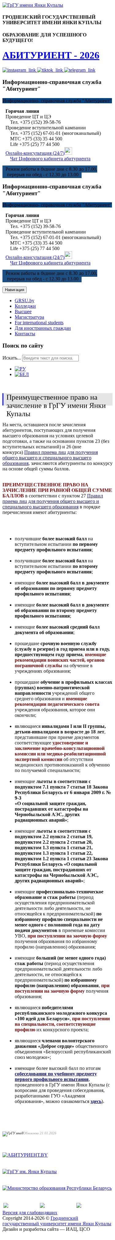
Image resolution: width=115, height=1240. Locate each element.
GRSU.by (24, 300)
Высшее (23, 311)
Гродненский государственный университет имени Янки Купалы (56, 1220)
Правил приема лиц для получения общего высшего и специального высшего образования (50, 458)
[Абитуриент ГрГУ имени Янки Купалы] (32, 5)
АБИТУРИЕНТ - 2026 (50, 55)
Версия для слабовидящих (29, 1212)
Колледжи (25, 306)
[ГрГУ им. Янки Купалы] (29, 1171)
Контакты (25, 333)
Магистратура (29, 317)
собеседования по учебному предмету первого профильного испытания (56, 1076)
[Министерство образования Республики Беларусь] (57, 1188)
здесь (96, 1101)
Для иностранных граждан (43, 328)
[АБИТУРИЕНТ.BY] (25, 1155)
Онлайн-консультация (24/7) (35, 153)
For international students (39, 322)
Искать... (11, 357)
